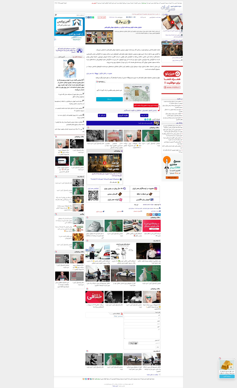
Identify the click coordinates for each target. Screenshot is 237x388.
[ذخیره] (129, 17)
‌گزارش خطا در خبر (101, 17)
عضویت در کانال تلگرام (106, 73)
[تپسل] (97, 82)
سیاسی (139, 3)
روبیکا (96, 73)
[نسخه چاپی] (126, 17)
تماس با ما (175, 3)
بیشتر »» (165, 14)
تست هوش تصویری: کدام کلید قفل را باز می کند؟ (172, 151)
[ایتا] (148, 214)
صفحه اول (180, 3)
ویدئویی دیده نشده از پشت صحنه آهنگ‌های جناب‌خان (174, 36)
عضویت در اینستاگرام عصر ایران (143, 188)
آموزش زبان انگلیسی (143, 199)
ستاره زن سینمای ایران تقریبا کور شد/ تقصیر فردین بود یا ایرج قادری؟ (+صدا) (65, 50)
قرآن (110, 3)
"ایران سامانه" (115, 386)
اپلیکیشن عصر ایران (93, 188)
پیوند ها (148, 3)
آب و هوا (158, 3)
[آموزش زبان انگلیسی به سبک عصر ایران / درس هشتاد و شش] (172, 49)
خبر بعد (143, 115)
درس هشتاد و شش (176, 58)
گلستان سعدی (112, 194)
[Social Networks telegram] (145, 119)
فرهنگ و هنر (119, 3)
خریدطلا (109, 99)
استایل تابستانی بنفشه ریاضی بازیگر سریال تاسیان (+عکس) (172, 106)
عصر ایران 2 (99, 3)
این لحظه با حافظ (142, 194)
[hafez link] (123, 22)
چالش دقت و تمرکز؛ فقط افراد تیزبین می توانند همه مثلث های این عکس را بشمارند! (172, 126)
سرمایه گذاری (227, 376)
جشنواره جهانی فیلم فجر (148, 208)
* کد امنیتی (157, 340)
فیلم (103, 3)
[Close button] (234, 358)
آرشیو (171, 3)
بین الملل (124, 3)
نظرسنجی (163, 3)
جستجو (167, 3)
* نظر (158, 327)
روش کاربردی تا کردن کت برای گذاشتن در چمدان (173, 32)
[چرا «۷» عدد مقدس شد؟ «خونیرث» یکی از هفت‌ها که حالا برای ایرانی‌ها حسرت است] (105, 163)
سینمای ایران (131, 208)
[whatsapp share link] (93, 17)
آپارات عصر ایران (113, 199)
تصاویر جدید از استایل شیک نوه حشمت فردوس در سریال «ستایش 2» (173, 102)
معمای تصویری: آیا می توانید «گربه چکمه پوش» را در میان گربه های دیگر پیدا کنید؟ (172, 130)
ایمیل (158, 321)
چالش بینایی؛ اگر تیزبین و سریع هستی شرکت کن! (173, 143)
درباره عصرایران (136, 379)
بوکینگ (115, 316)
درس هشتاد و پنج (177, 60)
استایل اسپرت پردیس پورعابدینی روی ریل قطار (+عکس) (172, 118)
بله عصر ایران (90, 73)
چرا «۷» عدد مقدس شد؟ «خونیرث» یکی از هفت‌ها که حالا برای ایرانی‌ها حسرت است (107, 175)
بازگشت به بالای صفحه (152, 375)
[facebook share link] (89, 17)
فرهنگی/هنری (152, 17)
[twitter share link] (86, 17)
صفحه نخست (158, 17)
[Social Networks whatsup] (150, 119)
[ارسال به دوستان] (128, 17)
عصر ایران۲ (143, 379)
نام (159, 315)
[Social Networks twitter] (148, 119)
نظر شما (157, 312)
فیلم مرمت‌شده (138, 208)
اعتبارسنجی (120, 316)
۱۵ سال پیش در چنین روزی (113, 188)
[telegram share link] (91, 17)
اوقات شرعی (153, 3)
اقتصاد (136, 3)
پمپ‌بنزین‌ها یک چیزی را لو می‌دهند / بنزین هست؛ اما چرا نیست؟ (105, 179)
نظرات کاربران (123, 115)
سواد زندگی (144, 3)
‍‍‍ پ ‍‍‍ (133, 17)
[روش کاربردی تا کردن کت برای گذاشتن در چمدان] (172, 22)
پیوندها (118, 379)
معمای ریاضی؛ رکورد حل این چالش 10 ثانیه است (172, 147)
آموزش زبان (94, 3)
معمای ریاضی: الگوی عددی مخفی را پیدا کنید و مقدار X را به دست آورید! (172, 139)
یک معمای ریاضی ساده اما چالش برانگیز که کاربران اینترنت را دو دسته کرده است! (172, 134)
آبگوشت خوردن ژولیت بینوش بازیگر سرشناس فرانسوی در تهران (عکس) (174, 114)
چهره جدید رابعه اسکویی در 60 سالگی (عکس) (173, 110)
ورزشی (128, 3)
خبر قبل (103, 115)
